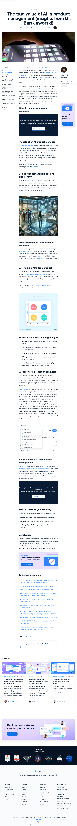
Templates (42, 799)
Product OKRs (61, 787)
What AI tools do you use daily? (8, 104)
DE (37, 821)
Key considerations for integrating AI (7, 91)
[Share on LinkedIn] (30, 637)
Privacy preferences (38, 128)
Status (24, 804)
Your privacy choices (61, 817)
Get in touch (8, 797)
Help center (42, 789)
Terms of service (15, 817)
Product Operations (62, 806)
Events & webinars (44, 797)
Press (6, 799)
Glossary (41, 804)
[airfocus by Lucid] (38, 772)
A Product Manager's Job (64, 803)
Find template (27, 564)
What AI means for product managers (7, 71)
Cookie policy (48, 817)
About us (7, 787)
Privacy (22, 817)
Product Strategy (62, 789)
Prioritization (32, 676)
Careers (7, 792)
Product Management (38, 10)
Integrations (25, 792)
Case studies (25, 799)
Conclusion (5, 107)
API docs (24, 794)
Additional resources (7, 109)
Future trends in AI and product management (8, 100)
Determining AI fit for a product (7, 87)
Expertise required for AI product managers (8, 83)
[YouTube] (40, 820)
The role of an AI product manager (8, 75)
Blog (40, 794)
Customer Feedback (62, 808)
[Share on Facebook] (26, 637)
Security (24, 797)
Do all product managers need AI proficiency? (8, 79)
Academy (42, 787)
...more (73, 83)
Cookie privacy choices (35, 817)
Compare (24, 801)
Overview (25, 787)
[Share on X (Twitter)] (34, 637)
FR (39, 821)
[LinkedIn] (37, 820)
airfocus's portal (9, 794)
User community (44, 792)
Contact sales (9, 789)
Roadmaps (60, 801)
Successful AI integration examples (8, 96)
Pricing (24, 789)
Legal (27, 817)
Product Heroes (43, 801)
